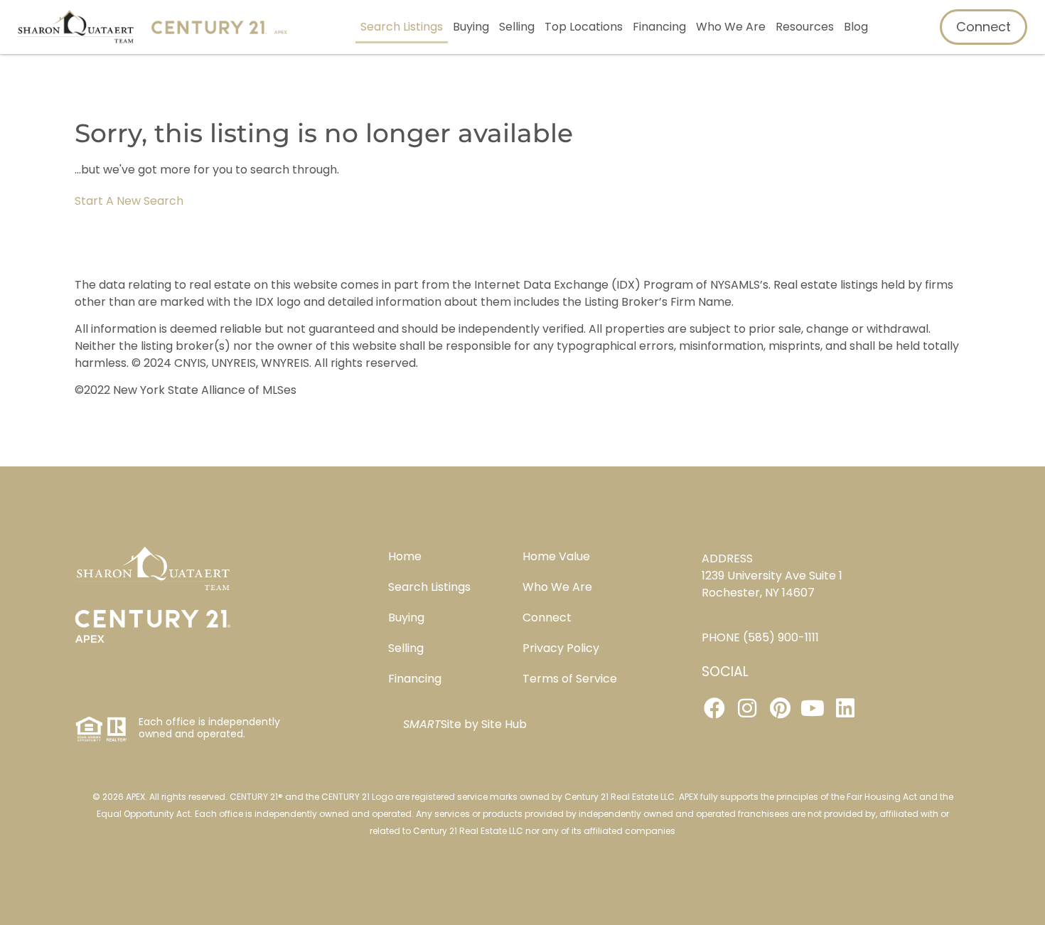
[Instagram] (747, 708)
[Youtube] (812, 708)
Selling (517, 26)
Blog (856, 26)
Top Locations (584, 26)
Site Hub (504, 724)
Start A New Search (129, 201)
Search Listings (401, 26)
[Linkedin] (845, 708)
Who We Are (731, 26)
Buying (471, 26)
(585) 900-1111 (781, 637)
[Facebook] (714, 708)
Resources (805, 26)
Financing (659, 26)
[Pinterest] (780, 708)
